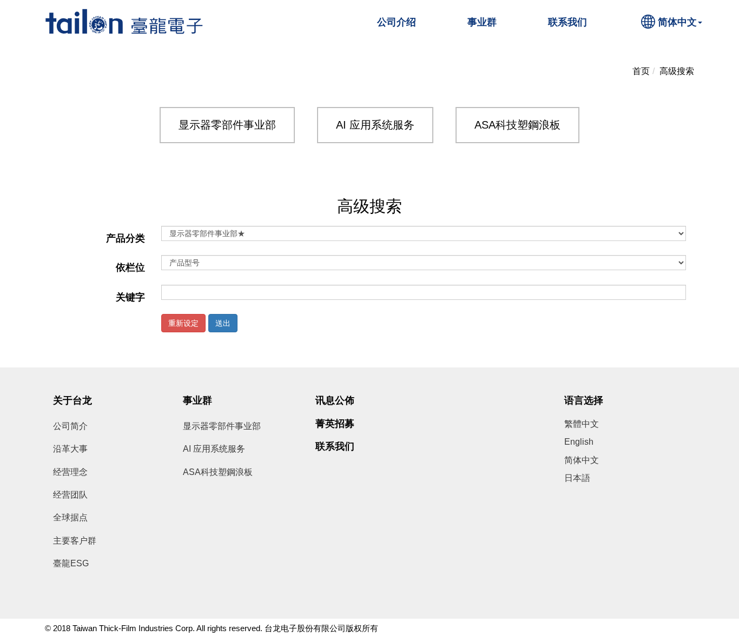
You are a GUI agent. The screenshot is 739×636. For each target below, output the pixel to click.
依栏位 (130, 267)
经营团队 (70, 494)
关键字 (130, 297)
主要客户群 (74, 540)
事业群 (482, 22)
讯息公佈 (334, 400)
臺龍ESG (71, 563)
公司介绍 (396, 22)
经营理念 (70, 472)
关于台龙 (72, 400)
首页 (641, 71)
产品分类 (125, 238)
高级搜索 (676, 71)
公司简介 (70, 426)
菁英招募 (334, 423)
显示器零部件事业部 (227, 125)
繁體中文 (581, 424)
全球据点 (70, 517)
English (578, 441)
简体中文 (677, 22)
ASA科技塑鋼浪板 (517, 125)
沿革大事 (70, 448)
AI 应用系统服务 (375, 125)
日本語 (577, 478)
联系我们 (567, 22)
